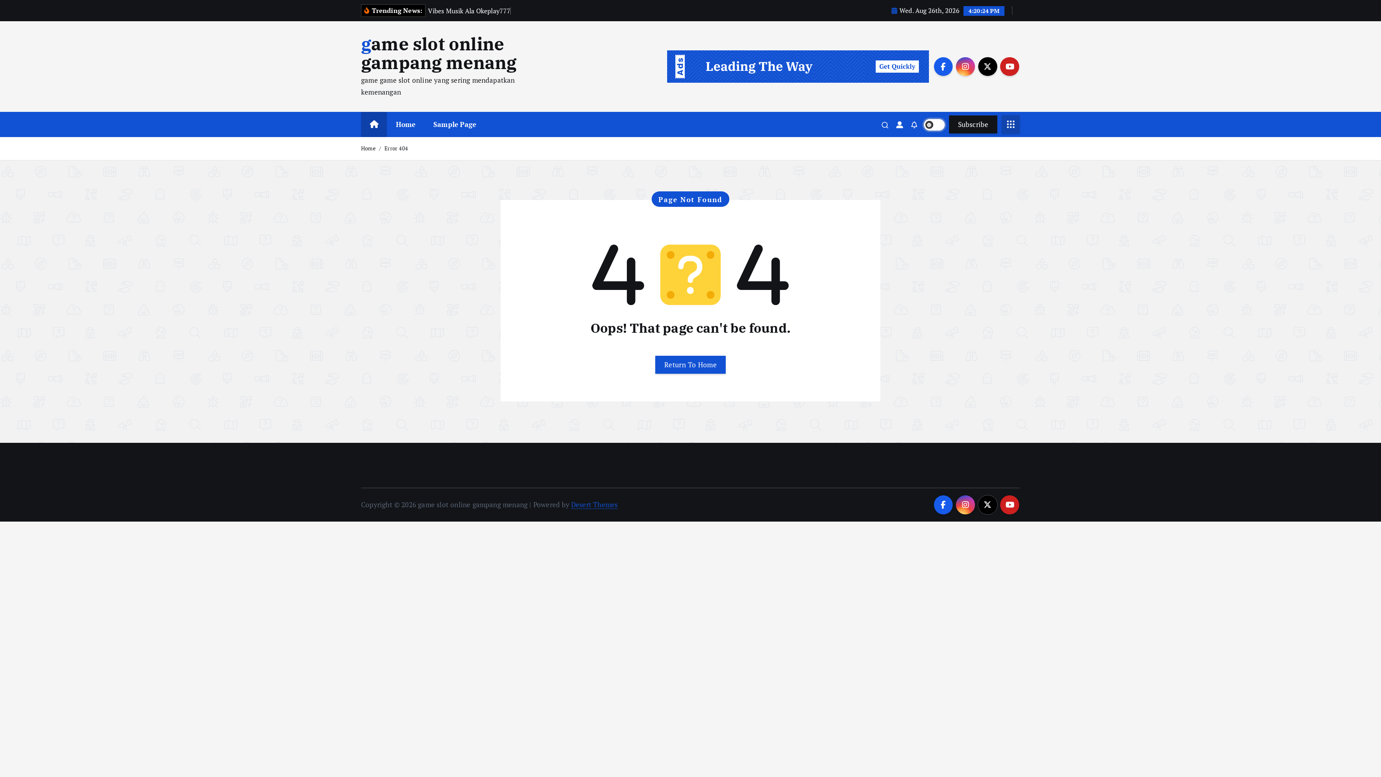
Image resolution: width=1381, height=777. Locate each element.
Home (406, 124)
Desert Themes (594, 504)
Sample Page (454, 124)
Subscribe (973, 124)
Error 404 (396, 148)
